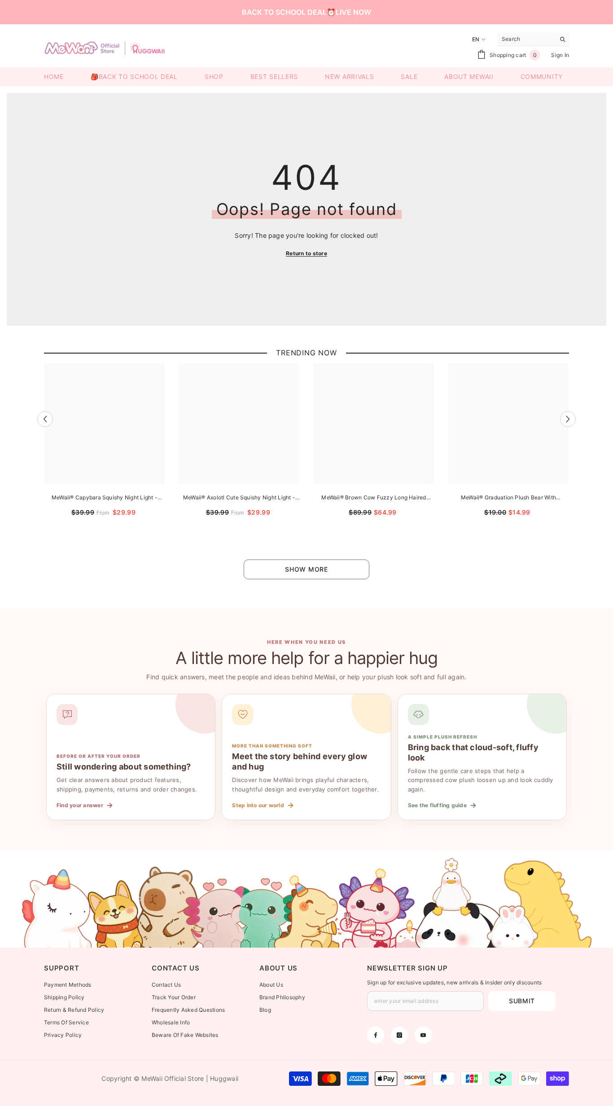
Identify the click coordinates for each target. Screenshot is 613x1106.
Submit (522, 1001)
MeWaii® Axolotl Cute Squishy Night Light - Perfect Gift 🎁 (239, 498)
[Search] (533, 39)
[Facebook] (375, 1035)
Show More (306, 569)
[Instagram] (399, 1035)
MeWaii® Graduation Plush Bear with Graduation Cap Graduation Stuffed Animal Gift (508, 498)
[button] (45, 419)
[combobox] (526, 39)
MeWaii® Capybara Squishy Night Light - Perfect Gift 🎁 (105, 498)
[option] (104, 450)
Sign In (560, 55)
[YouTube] (423, 1035)
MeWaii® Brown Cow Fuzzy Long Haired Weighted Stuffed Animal (373, 498)
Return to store (306, 253)
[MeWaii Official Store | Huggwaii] (306, 899)
